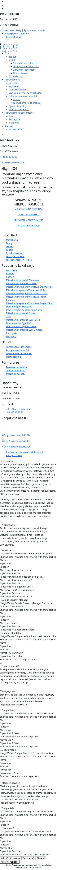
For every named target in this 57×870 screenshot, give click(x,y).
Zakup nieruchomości (24, 69)
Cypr (11, 116)
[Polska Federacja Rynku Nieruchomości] (28, 446)
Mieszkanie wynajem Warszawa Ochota (26, 293)
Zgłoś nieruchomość (16, 367)
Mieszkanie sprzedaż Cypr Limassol (24, 329)
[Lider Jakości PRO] (28, 435)
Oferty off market (18, 89)
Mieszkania (12, 239)
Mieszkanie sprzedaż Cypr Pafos (23, 319)
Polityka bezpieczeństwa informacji (24, 452)
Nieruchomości (12, 79)
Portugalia (14, 119)
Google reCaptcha (11, 632)
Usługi (12, 59)
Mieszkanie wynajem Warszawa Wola (25, 290)
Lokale (9, 249)
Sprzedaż (14, 82)
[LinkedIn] (5, 8)
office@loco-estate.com (16, 33)
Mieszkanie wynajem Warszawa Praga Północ (30, 303)
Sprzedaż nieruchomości (26, 63)
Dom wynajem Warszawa (19, 306)
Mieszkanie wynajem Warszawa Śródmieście (29, 286)
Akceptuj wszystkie (9, 861)
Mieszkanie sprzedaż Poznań (21, 313)
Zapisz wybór (29, 858)
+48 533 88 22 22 (13, 36)
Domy (9, 243)
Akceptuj (41, 858)
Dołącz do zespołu (15, 373)
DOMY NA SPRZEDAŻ (28, 214)
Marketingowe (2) (11, 782)
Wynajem (14, 86)
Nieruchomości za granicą (27, 102)
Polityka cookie (14, 455)
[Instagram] (5, 4)
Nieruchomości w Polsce (19, 259)
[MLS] (28, 441)
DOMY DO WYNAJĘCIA (28, 225)
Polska (16, 99)
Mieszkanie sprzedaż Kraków (21, 283)
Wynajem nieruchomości (26, 66)
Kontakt (8, 125)
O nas (7, 53)
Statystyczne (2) (10, 691)
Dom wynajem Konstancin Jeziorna (24, 309)
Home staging (20, 73)
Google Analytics (10, 710)
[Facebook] (5, 1)
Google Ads (8, 808)
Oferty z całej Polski (19, 109)
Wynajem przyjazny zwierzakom (25, 92)
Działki (9, 246)
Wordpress (7, 550)
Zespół (12, 56)
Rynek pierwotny (17, 106)
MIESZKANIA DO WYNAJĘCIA (28, 220)
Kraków (10, 273)
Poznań (10, 276)
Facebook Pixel (9, 828)
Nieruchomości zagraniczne (19, 112)
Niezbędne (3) (9, 524)
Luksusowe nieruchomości (23, 96)
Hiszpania (14, 122)
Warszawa (11, 270)
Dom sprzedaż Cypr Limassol (21, 326)
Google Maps (9, 749)
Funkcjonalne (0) (10, 666)
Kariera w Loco (16, 129)
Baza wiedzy (15, 76)
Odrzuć (4, 858)
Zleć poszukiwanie (15, 370)
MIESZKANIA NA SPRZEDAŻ (28, 209)
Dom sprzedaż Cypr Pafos (19, 323)
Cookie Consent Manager (15, 599)
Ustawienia (15, 858)
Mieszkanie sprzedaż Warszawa (22, 280)
